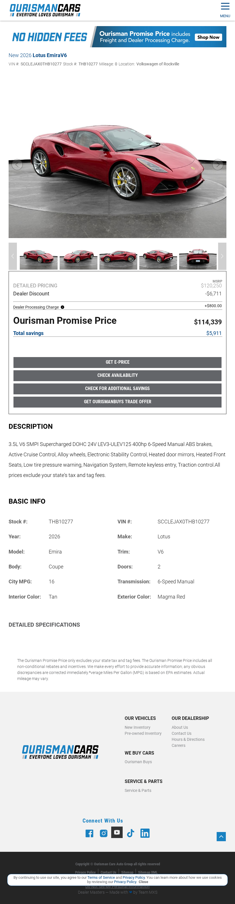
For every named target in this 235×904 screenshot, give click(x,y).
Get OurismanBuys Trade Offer (117, 401)
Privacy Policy (85, 872)
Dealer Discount (31, 294)
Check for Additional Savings (117, 388)
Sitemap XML (148, 872)
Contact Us (108, 872)
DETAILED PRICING (35, 286)
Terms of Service (101, 877)
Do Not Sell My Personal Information (117, 886)
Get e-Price (118, 362)
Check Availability (117, 375)
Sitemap (127, 872)
